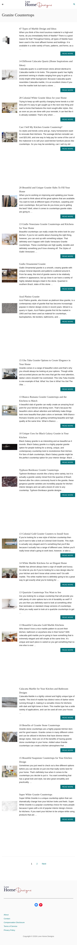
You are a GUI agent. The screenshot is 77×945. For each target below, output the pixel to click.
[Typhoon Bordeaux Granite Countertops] (9, 482)
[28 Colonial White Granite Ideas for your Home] (9, 109)
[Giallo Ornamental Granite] (9, 276)
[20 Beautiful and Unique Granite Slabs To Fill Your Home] (9, 202)
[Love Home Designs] (38, 4)
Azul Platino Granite (29, 296)
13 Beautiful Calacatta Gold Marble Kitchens (41, 625)
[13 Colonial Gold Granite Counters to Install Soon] (9, 545)
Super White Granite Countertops (35, 794)
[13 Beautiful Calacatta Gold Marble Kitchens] (9, 637)
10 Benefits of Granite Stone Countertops (39, 725)
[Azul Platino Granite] (9, 309)
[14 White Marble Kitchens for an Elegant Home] (9, 574)
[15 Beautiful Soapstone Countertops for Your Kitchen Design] (9, 772)
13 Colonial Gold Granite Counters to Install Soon (44, 533)
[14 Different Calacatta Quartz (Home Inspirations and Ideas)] (9, 76)
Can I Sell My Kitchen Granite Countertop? (40, 127)
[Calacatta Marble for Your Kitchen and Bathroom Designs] (9, 703)
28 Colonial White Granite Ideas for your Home (43, 97)
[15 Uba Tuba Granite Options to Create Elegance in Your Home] (9, 374)
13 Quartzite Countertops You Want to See (40, 592)
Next (44, 864)
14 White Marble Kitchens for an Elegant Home (43, 563)
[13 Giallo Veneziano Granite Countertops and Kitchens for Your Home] (9, 240)
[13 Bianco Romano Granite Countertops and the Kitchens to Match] (9, 411)
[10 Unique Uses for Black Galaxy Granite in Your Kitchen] (9, 448)
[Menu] (3, 4)
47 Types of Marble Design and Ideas (37, 28)
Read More (68, 54)
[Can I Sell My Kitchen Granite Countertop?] (9, 138)
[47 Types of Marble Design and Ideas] (9, 41)
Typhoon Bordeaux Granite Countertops (39, 470)
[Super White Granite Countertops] (9, 807)
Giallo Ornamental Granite (32, 264)
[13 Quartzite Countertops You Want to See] (9, 605)
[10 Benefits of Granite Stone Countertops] (9, 738)
